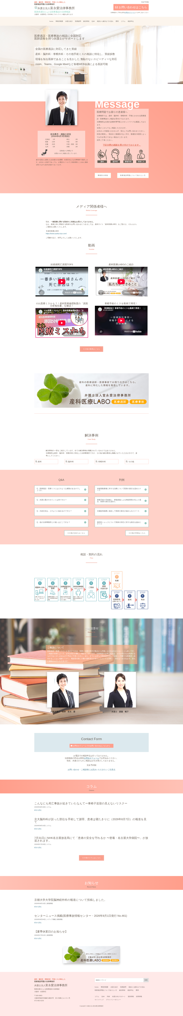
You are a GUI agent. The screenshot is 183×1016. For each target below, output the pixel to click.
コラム (123, 21)
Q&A (93, 21)
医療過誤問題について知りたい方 (133, 175)
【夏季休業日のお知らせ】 (51, 931)
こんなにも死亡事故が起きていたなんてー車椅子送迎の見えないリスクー (80, 803)
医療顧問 (78, 21)
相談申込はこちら (128, 6)
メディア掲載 (51, 919)
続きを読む (38, 810)
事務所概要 (59, 21)
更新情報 (131, 996)
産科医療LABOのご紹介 (121, 264)
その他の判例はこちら (137, 533)
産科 (40, 462)
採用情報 (139, 996)
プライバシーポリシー (113, 999)
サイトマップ (99, 999)
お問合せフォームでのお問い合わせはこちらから (91, 746)
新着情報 (50, 903)
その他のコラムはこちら (91, 858)
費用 (117, 21)
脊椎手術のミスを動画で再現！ (121, 303)
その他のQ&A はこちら (76, 533)
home (51, 21)
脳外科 (71, 462)
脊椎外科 (102, 462)
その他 (131, 462)
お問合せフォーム (130, 12)
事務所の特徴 (103, 175)
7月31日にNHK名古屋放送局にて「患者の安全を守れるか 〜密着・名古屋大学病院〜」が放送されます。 (91, 839)
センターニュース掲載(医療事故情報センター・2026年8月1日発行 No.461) (80, 915)
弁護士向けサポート (118, 996)
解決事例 (86, 21)
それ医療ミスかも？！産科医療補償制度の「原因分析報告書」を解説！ (62, 304)
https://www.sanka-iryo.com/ (56, 233)
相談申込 (131, 21)
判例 (108, 996)
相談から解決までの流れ (105, 21)
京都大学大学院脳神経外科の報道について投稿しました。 (70, 899)
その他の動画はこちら (91, 349)
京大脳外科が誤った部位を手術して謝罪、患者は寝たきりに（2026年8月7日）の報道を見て (90, 821)
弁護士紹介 (69, 21)
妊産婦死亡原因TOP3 (62, 264)
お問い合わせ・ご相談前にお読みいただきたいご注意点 (91, 770)
